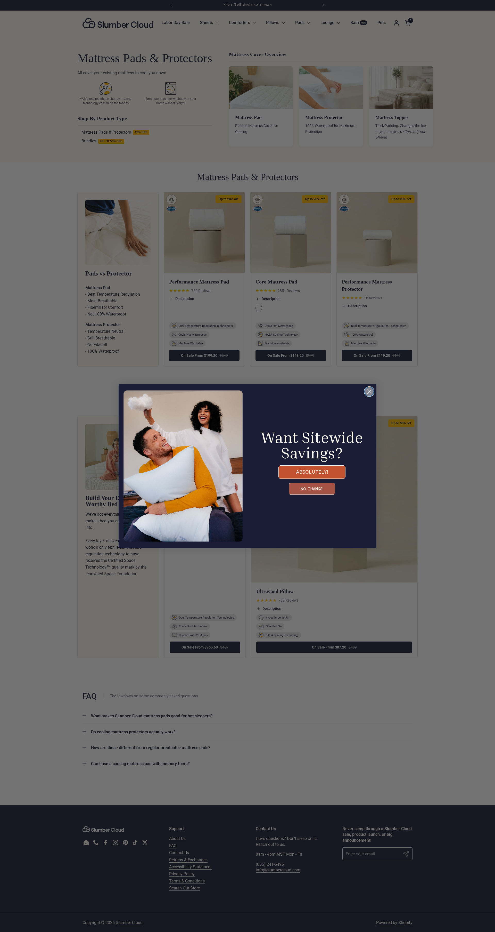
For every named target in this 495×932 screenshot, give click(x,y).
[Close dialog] (369, 391)
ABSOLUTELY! (312, 472)
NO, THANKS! (312, 489)
